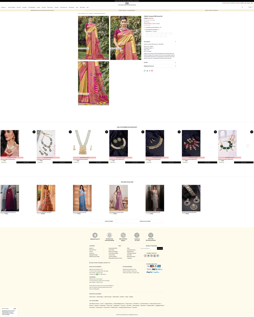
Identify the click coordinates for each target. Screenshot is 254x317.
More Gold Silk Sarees (145, 221)
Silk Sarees (91, 13)
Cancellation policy (131, 249)
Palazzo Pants (129, 303)
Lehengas (24, 7)
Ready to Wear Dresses (155, 303)
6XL (156, 36)
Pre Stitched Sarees (144, 303)
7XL (160, 36)
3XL (170, 33)
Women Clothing (11, 7)
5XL (152, 36)
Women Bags (100, 296)
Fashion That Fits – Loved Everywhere (127, 10)
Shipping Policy (130, 251)
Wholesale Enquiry (131, 256)
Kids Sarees (143, 305)
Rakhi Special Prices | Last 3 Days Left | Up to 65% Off (42, 10)
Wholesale (238, 3)
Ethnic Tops (109, 305)
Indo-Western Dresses (94, 303)
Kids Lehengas (136, 305)
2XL (166, 33)
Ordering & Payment (131, 253)
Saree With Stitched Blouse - (152, 29)
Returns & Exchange (113, 251)
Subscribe (160, 248)
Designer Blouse (108, 303)
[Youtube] (154, 255)
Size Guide (155, 31)
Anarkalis (56, 7)
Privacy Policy (112, 254)
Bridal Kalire (103, 305)
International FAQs (113, 248)
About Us (91, 248)
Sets (86, 13)
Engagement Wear (160, 305)
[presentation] (6, 145)
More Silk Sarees (109, 221)
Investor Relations (113, 256)
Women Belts (116, 296)
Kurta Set (19, 7)
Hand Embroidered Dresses (125, 307)
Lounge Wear (116, 305)
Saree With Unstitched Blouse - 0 (153, 27)
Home (79, 13)
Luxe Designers (31, 7)
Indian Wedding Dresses (119, 303)
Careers (91, 251)
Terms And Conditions (113, 253)
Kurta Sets (134, 307)
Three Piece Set (63, 7)
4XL (147, 36)
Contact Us (91, 253)
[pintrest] (157, 255)
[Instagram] (151, 255)
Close (14, 308)
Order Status (111, 249)
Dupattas (97, 305)
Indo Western (71, 7)
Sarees (38, 7)
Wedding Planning (93, 254)
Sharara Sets (50, 7)
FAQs (128, 248)
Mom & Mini (82, 7)
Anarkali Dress (99, 307)
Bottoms (91, 305)
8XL (165, 36)
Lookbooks (129, 258)
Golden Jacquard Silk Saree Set (99, 13)
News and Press (92, 249)
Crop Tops (123, 305)
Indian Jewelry (92, 296)
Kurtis (102, 303)
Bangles (131, 296)
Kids (87, 7)
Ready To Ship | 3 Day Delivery (211, 10)
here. (8, 314)
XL (161, 33)
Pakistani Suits (114, 307)
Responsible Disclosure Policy (115, 258)
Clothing (83, 13)
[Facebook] (145, 255)
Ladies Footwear (108, 296)
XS (147, 33)
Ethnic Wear (136, 303)
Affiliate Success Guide (94, 256)
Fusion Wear (92, 307)
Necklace (122, 296)
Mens (77, 7)
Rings (127, 296)
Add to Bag (26, 162)
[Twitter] (148, 255)
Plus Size (44, 7)
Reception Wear (150, 305)
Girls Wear (129, 305)
